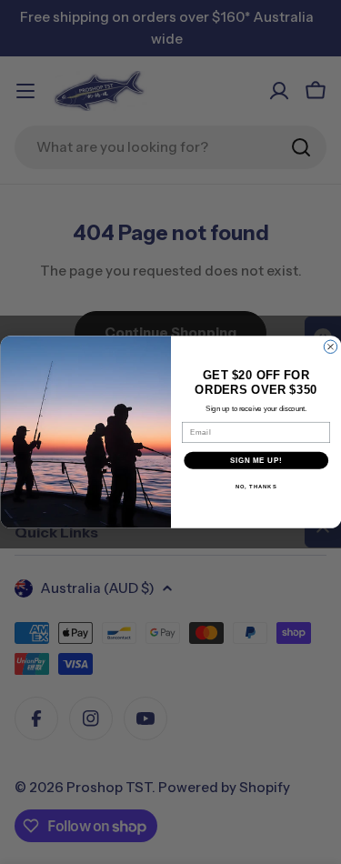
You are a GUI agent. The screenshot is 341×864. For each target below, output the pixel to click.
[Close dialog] (330, 346)
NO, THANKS (255, 487)
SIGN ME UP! (255, 460)
